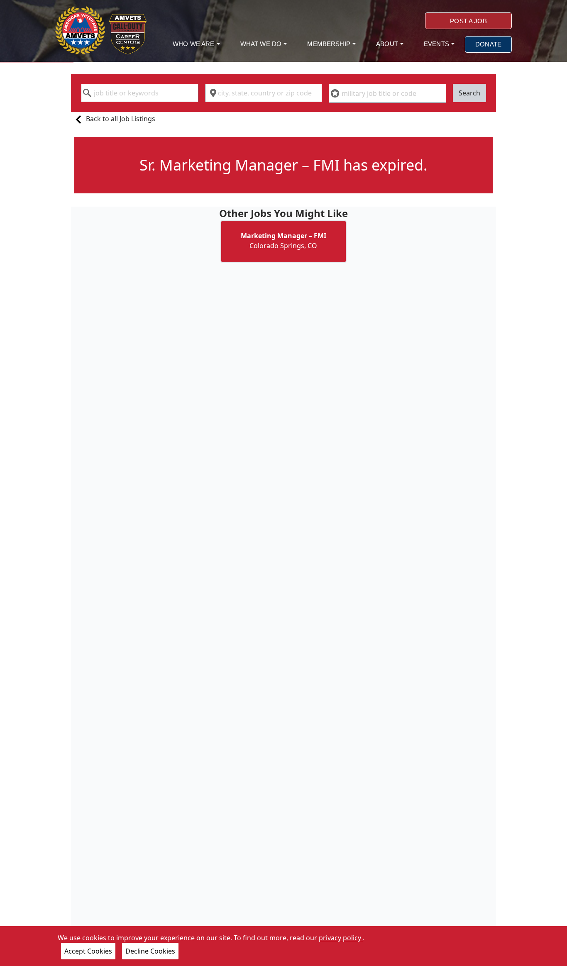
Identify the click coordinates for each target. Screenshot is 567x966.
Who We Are (194, 43)
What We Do (262, 43)
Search (469, 93)
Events (437, 43)
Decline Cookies (150, 951)
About (388, 43)
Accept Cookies (88, 951)
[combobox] (139, 93)
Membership (329, 43)
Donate (488, 44)
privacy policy (341, 937)
